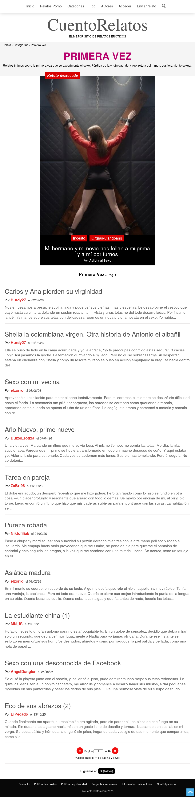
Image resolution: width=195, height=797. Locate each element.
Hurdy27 (18, 300)
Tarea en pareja (27, 477)
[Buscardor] (163, 6)
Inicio (30, 6)
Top (92, 6)
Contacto (24, 784)
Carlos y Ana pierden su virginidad (53, 291)
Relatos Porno (51, 6)
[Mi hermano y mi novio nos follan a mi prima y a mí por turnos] (97, 155)
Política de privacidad (74, 784)
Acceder (125, 6)
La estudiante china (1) (37, 615)
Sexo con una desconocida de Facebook (63, 662)
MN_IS (17, 623)
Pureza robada (26, 524)
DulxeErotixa (22, 438)
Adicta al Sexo (100, 260)
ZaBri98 (18, 485)
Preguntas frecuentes (104, 784)
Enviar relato (146, 6)
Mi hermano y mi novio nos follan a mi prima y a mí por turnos (97, 251)
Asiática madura (28, 572)
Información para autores (137, 784)
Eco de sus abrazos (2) (38, 705)
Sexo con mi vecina (32, 381)
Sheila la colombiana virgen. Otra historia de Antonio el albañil (92, 333)
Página (88, 751)
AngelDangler (23, 671)
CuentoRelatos (97, 24)
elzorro (17, 390)
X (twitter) (106, 771)
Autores (107, 6)
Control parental (166, 784)
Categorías (75, 6)
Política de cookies (45, 784)
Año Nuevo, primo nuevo (40, 429)
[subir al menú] (190, 792)
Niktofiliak (20, 533)
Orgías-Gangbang (106, 238)
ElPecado (19, 714)
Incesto (79, 238)
